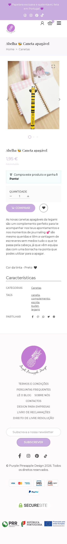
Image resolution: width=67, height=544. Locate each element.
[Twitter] (48, 316)
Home (10, 49)
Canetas (24, 49)
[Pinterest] (37, 15)
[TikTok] (42, 15)
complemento (40, 298)
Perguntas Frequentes (33, 389)
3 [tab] (37, 137)
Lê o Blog (24, 395)
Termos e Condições (34, 383)
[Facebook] (25, 15)
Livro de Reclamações (33, 412)
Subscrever (33, 442)
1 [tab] (29, 137)
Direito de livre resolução (33, 418)
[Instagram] (31, 15)
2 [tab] (33, 137)
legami (35, 309)
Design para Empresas (33, 406)
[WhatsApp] (43, 316)
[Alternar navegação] (59, 23)
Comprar (22, 208)
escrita (35, 302)
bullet (35, 306)
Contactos (33, 401)
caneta (35, 295)
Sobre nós (42, 395)
